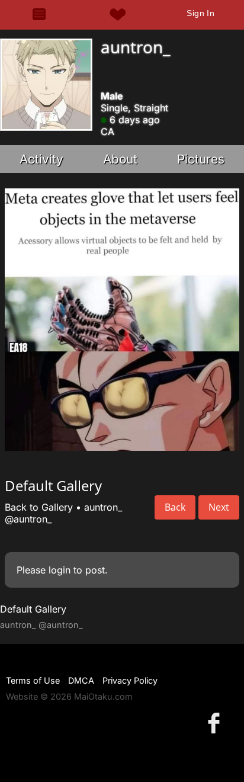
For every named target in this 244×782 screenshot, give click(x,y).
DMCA (81, 680)
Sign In (200, 13)
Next (218, 507)
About (120, 159)
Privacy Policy (130, 680)
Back (175, 507)
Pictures (200, 159)
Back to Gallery (39, 507)
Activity (41, 159)
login (59, 570)
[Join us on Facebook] (216, 722)
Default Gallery (33, 609)
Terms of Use (33, 680)
